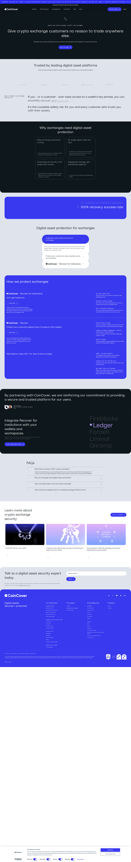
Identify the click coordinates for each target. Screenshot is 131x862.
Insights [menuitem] (89, 621)
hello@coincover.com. (24, 585)
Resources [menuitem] (89, 606)
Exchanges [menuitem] (48, 635)
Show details (80, 859)
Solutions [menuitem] (48, 633)
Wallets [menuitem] (47, 639)
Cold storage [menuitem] (48, 621)
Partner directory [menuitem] (90, 608)
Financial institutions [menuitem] (50, 637)
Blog (74, 9)
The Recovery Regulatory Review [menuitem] (93, 635)
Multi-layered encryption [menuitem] (51, 614)
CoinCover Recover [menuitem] (50, 606)
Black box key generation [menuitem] (51, 612)
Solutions (34, 9)
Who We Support (44, 9)
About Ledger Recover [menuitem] (50, 616)
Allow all (110, 850)
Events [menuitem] (88, 612)
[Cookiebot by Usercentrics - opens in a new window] (18, 859)
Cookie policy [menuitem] (32, 653)
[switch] (47, 859)
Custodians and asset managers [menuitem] (52, 641)
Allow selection (110, 854)
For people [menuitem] (71, 603)
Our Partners (67, 9)
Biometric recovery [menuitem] (49, 608)
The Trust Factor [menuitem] (90, 637)
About (80, 9)
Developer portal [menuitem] (90, 610)
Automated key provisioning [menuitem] (51, 610)
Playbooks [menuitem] (89, 628)
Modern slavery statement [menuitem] (23, 653)
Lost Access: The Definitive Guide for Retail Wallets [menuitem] (95, 633)
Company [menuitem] (111, 603)
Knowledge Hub (56, 9)
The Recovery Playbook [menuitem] (91, 630)
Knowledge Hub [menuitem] (93, 603)
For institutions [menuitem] (51, 603)
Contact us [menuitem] (110, 608)
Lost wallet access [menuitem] (49, 647)
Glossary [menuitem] (88, 618)
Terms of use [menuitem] (7, 653)
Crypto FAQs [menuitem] (89, 616)
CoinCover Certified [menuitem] (50, 628)
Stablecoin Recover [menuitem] (50, 631)
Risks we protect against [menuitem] (51, 645)
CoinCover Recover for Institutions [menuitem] (54, 619)
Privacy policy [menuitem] (14, 653)
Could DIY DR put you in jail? (15, 548)
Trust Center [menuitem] (89, 614)
